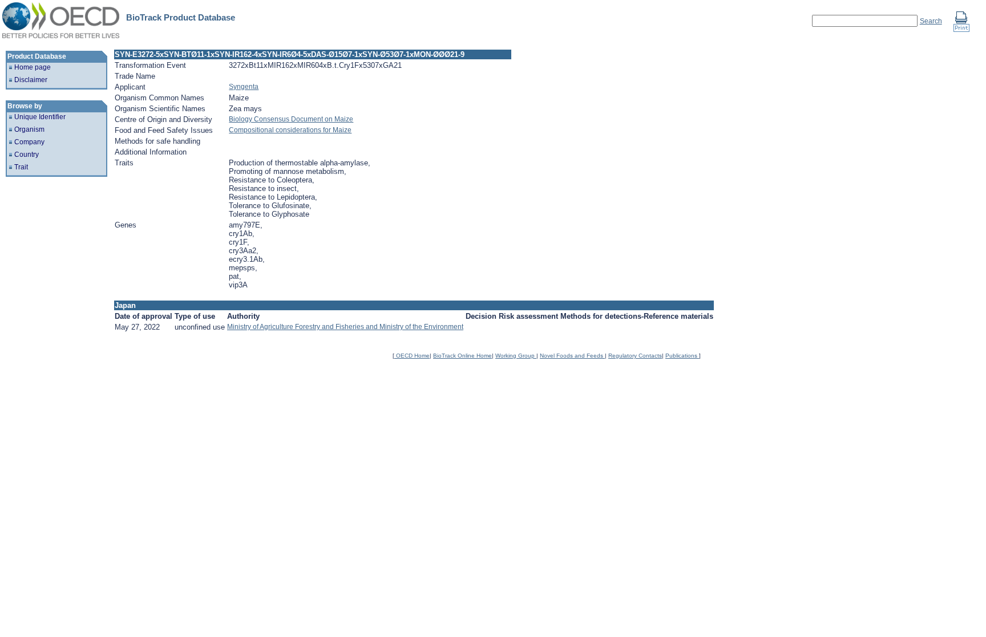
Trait (21, 167)
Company (29, 142)
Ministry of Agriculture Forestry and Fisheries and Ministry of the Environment (345, 327)
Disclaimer (30, 80)
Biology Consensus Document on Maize (291, 119)
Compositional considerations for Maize (290, 130)
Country (26, 155)
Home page (32, 67)
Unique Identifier (40, 117)
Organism (29, 129)
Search (931, 21)
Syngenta (243, 87)
